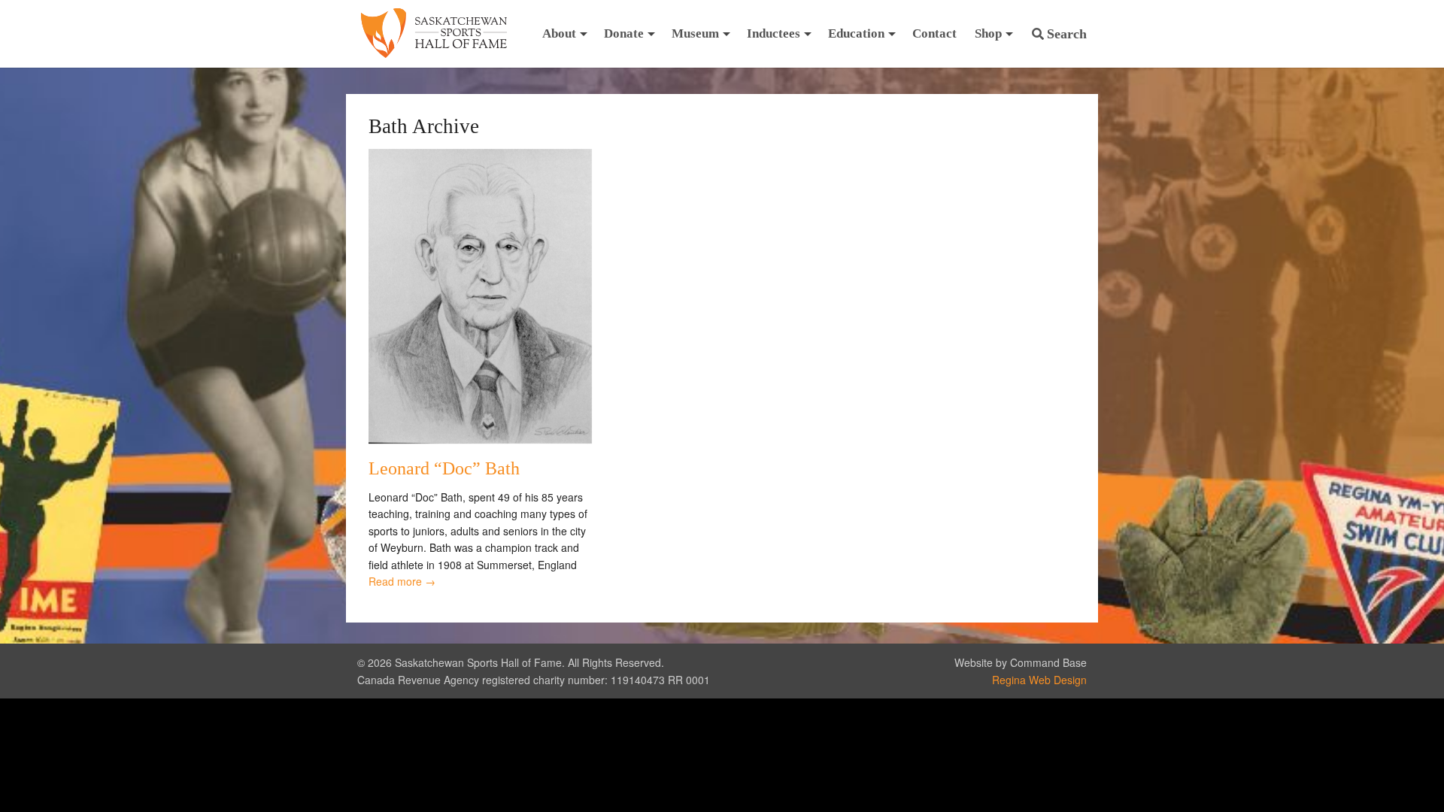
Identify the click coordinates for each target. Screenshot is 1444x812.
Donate (624, 33)
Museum (695, 33)
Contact (934, 33)
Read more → (402, 581)
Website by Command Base (1020, 662)
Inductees (773, 33)
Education (856, 33)
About (559, 33)
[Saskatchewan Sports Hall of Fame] (434, 34)
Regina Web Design (1039, 679)
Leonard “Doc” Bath (444, 468)
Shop (988, 33)
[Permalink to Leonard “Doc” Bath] (480, 439)
